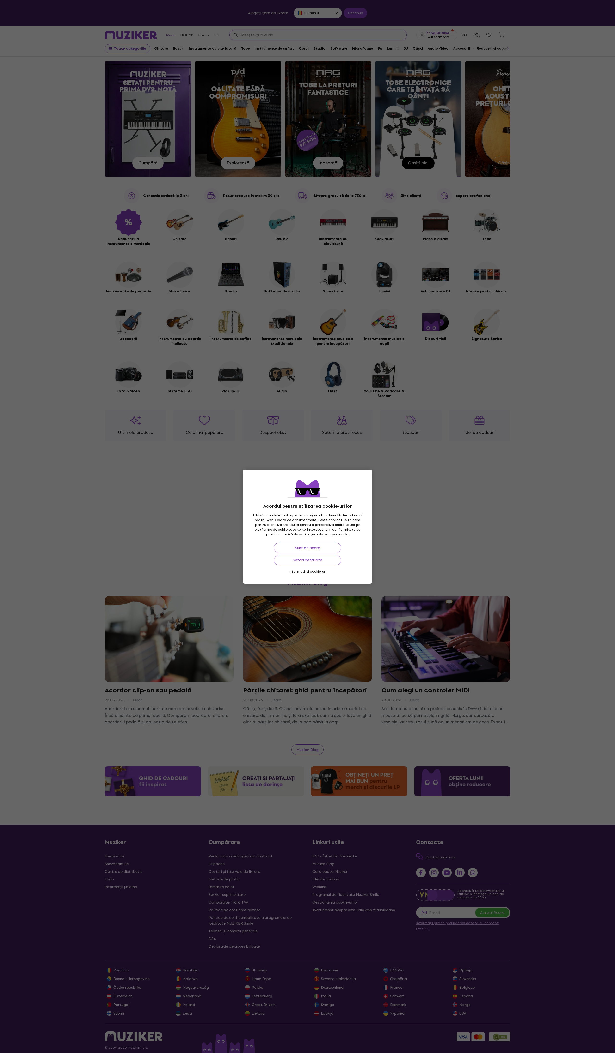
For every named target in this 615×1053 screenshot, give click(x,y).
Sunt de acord (307, 548)
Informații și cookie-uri (307, 571)
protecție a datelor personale (323, 534)
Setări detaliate (307, 560)
